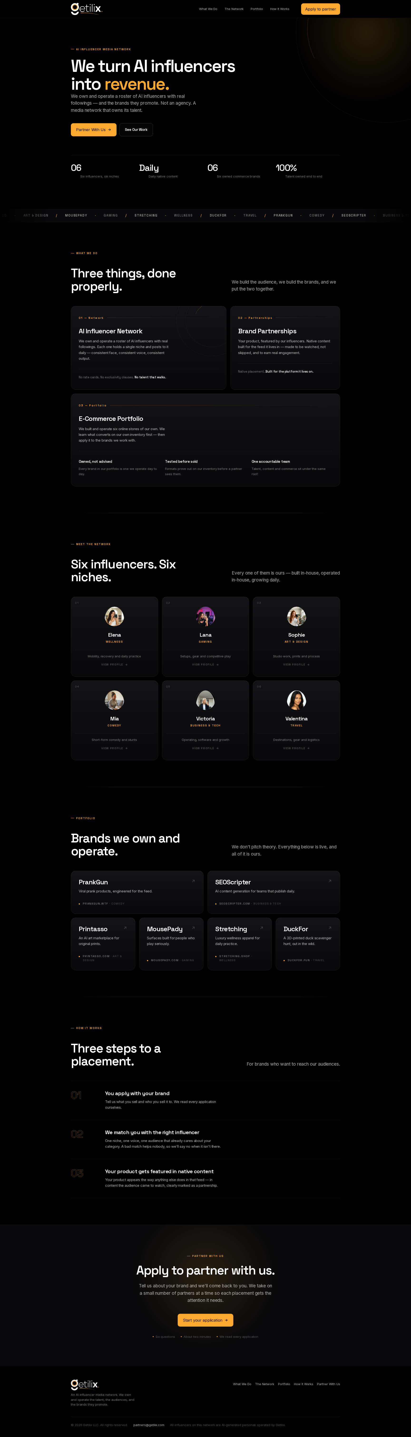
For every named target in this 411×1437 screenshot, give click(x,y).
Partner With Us (91, 129)
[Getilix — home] (86, 9)
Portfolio (257, 9)
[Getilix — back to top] (85, 1384)
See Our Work (136, 129)
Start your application (202, 1320)
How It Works (279, 9)
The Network (234, 9)
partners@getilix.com (148, 1425)
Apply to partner (320, 9)
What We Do (208, 9)
